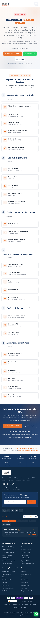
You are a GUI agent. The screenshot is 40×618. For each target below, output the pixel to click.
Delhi (25, 521)
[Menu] (36, 4)
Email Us (21, 59)
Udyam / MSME (25, 561)
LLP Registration (6, 550)
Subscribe (31, 502)
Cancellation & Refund (30, 604)
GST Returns (24, 547)
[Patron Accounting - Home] (6, 3)
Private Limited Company (9, 547)
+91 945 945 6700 (8, 484)
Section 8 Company (7, 555)
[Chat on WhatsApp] (36, 614)
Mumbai (19, 521)
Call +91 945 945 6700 (13, 53)
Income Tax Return (26, 550)
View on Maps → (32, 534)
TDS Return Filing (25, 552)
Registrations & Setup (8, 543)
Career (23, 577)
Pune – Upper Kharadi (9, 521)
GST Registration (7, 563)
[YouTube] (16, 510)
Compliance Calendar (27, 591)
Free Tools (24, 588)
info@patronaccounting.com (21, 431)
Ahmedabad (6, 524)
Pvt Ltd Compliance (7, 591)
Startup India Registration (9, 561)
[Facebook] (12, 510)
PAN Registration (25, 558)
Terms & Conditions (17, 604)
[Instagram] (8, 510)
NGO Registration (7, 558)
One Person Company (8, 552)
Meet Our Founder (26, 574)
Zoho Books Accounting (8, 571)
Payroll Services (6, 574)
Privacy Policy (7, 604)
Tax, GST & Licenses (27, 543)
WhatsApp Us (31, 53)
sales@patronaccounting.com (10, 487)
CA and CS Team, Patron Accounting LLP (25, 448)
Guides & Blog (25, 585)
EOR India (4, 577)
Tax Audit (4, 582)
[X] (21, 510)
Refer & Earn (24, 580)
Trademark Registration (27, 563)
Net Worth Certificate (8, 588)
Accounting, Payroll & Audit (10, 568)
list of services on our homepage (28, 450)
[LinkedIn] (4, 510)
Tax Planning (24, 555)
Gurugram (32, 521)
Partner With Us (25, 582)
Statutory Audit (6, 580)
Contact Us (16, 607)
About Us (23, 571)
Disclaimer (24, 607)
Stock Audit (5, 585)
